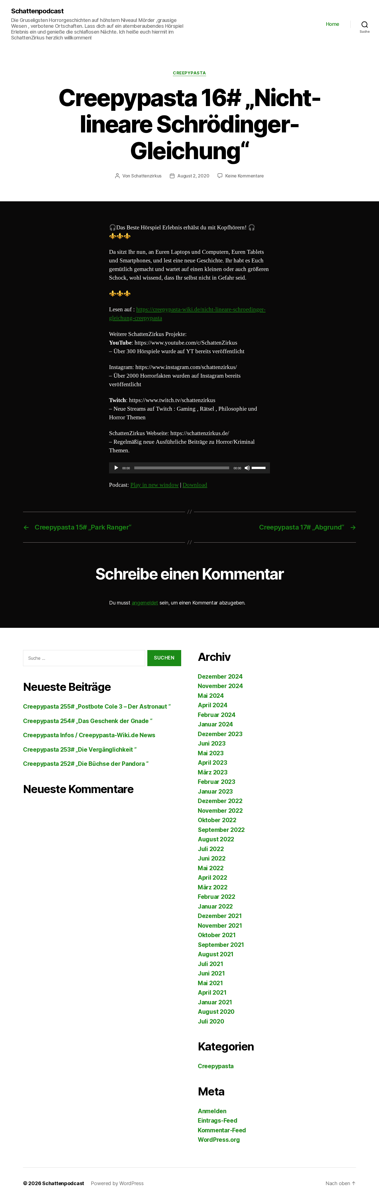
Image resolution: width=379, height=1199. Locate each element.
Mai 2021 (210, 983)
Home (332, 24)
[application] (189, 467)
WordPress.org (219, 1139)
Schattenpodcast (37, 11)
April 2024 (212, 705)
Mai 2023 (211, 753)
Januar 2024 (215, 724)
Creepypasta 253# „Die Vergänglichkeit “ (80, 749)
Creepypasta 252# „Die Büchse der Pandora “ (86, 763)
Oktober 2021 (217, 935)
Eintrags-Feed (217, 1120)
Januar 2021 (215, 1002)
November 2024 (220, 686)
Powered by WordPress (117, 1183)
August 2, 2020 (193, 176)
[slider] (259, 467)
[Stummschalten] (247, 468)
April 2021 (212, 992)
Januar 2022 (215, 906)
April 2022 (212, 877)
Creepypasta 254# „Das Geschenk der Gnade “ (88, 721)
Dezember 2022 (220, 800)
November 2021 (220, 925)
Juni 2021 (211, 973)
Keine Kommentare (244, 176)
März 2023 (213, 772)
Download (195, 485)
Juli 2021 (210, 963)
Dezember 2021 (220, 915)
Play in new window (154, 485)
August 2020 (216, 1011)
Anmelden (212, 1111)
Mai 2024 (211, 695)
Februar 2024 (217, 714)
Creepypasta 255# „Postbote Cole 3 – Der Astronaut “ (97, 706)
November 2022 (220, 810)
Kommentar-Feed (222, 1130)
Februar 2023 (216, 781)
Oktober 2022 (217, 820)
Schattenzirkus (146, 176)
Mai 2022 (211, 868)
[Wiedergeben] (116, 468)
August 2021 (216, 954)
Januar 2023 (215, 791)
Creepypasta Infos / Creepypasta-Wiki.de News (89, 735)
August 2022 (216, 839)
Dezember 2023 (220, 734)
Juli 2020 (211, 1021)
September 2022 (221, 829)
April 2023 (212, 762)
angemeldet (145, 603)
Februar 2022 (216, 896)
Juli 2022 (211, 849)
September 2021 (221, 944)
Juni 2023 (212, 743)
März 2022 (213, 887)
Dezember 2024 (220, 676)
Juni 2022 (212, 858)
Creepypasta (189, 73)
